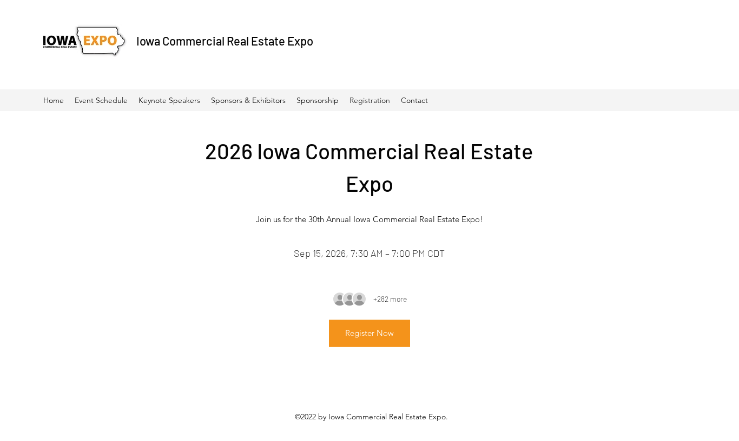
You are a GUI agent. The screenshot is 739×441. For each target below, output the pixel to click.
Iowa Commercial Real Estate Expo (224, 41)
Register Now (369, 333)
